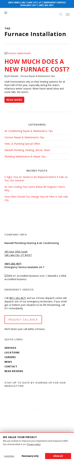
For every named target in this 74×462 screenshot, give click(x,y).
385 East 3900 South (16, 251)
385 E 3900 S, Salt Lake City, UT (25, 2)
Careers (10, 357)
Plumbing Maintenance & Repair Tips (25, 156)
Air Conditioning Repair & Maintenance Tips (28, 131)
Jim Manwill (12, 76)
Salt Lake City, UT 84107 (18, 255)
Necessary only (30, 456)
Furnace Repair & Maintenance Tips (38, 76)
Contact (10, 366)
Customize (9, 456)
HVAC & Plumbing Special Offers (22, 143)
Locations (12, 352)
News (8, 361)
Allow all (58, 456)
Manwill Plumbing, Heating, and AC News (27, 150)
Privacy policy (34, 444)
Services (10, 347)
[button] (68, 14)
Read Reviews (13, 371)
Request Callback (23, 319)
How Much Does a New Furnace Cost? (37, 65)
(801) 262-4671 (46, 5)
